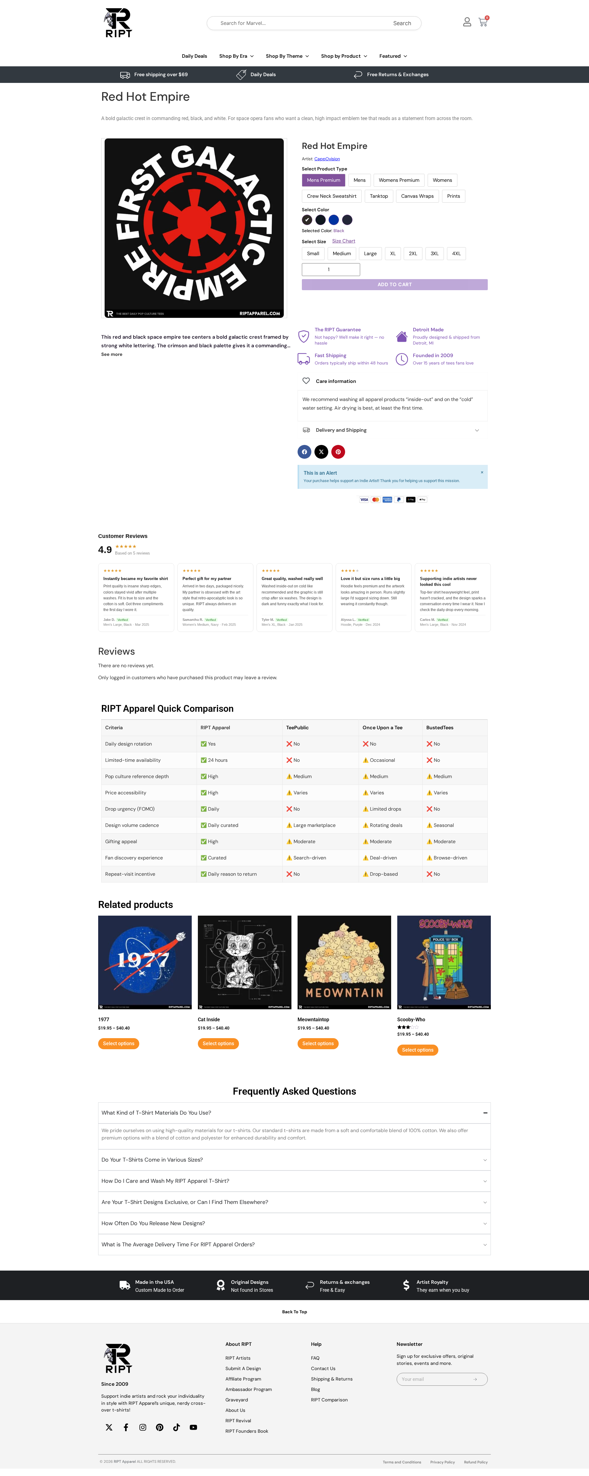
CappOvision (327, 159)
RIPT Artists (238, 1358)
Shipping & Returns (332, 1379)
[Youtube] (193, 1427)
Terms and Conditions (402, 1462)
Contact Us (323, 1368)
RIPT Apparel (125, 1461)
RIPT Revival (238, 1421)
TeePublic (297, 727)
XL (393, 253)
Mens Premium (323, 180)
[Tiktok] (176, 1427)
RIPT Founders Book (246, 1431)
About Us (235, 1410)
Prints (453, 196)
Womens (442, 180)
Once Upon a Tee (382, 727)
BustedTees (439, 727)
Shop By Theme (284, 56)
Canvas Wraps (417, 196)
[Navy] (347, 220)
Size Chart (343, 241)
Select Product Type (324, 169)
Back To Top (294, 1311)
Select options (118, 1043)
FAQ (315, 1358)
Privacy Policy (442, 1462)
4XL (456, 253)
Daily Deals (194, 56)
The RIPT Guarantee (338, 330)
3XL (435, 253)
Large (370, 253)
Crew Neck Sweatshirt (331, 196)
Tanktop (379, 196)
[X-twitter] (109, 1427)
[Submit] (475, 1379)
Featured (390, 56)
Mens (360, 180)
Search (402, 23)
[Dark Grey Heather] (320, 220)
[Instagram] (142, 1427)
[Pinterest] (159, 1427)
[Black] (307, 220)
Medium (342, 253)
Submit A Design (243, 1368)
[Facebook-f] (125, 1427)
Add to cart (395, 284)
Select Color (315, 210)
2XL (413, 253)
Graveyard (236, 1400)
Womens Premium (399, 180)
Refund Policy (476, 1462)
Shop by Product (341, 56)
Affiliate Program (243, 1379)
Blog (315, 1389)
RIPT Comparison (329, 1400)
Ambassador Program (248, 1389)
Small (313, 253)
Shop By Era (233, 56)
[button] (304, 452)
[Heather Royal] (334, 220)
